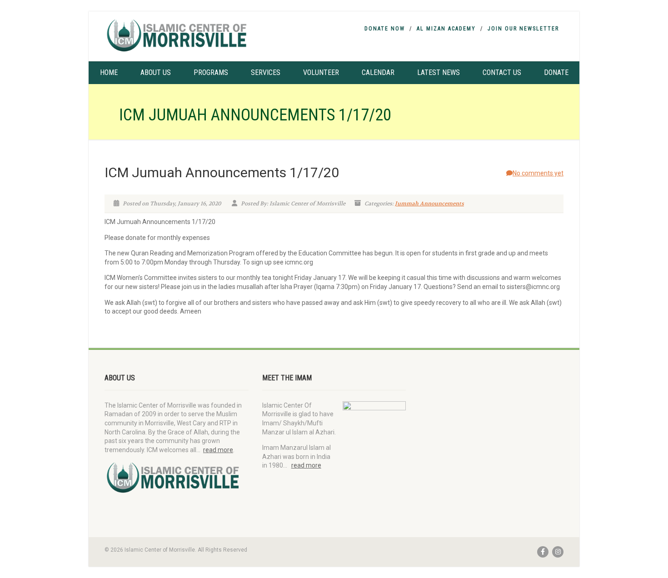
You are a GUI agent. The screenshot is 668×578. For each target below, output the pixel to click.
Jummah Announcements (429, 203)
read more (218, 449)
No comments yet (538, 173)
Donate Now (384, 28)
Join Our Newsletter (523, 28)
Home (109, 72)
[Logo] (177, 35)
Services (265, 72)
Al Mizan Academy (446, 28)
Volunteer (321, 72)
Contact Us (502, 72)
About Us (155, 72)
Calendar (378, 72)
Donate (556, 72)
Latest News (438, 72)
